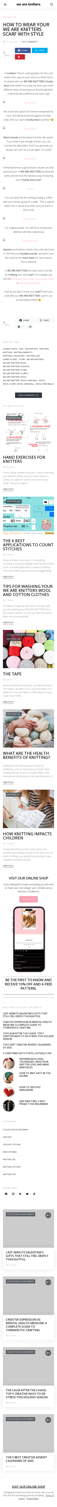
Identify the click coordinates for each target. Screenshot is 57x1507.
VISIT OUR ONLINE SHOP (28, 1487)
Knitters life (10, 17)
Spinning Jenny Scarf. (30, 282)
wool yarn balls (45, 384)
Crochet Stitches (12, 1144)
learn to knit (10, 359)
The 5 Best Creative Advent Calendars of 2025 (27, 1046)
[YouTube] (27, 1194)
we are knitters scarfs (15, 373)
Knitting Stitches (12, 1167)
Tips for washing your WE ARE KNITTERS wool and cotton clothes (28, 590)
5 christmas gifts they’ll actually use (27, 1053)
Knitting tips (9, 1174)
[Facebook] (6, 1194)
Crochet (7, 1137)
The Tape (12, 674)
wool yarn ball (25, 384)
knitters (44, 348)
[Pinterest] (20, 1194)
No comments (30, 41)
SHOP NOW (28, 899)
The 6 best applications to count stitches (28, 545)
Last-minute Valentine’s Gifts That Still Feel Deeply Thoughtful (25, 1015)
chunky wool (10, 348)
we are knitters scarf (15, 370)
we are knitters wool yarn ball (20, 380)
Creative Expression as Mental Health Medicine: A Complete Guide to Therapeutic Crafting (27, 1024)
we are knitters (35, 359)
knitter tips (31, 348)
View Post (8, 489)
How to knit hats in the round (34, 1075)
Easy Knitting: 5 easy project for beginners (33, 1103)
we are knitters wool (15, 377)
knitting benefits (23, 352)
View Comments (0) (28, 395)
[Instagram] (13, 1194)
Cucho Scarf (33, 278)
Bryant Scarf (47, 278)
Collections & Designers (20, 634)
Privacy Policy (32, 1498)
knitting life (33, 355)
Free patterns (10, 1152)
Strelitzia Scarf (19, 278)
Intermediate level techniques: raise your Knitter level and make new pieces (34, 1063)
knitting (7, 352)
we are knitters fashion (16, 366)
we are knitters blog (14, 363)
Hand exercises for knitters (24, 459)
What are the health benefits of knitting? (26, 755)
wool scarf (9, 384)
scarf (22, 359)
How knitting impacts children (27, 836)
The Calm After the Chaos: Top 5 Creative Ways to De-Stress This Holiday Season (28, 1036)
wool (42, 380)
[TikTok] (34, 1194)
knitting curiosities (14, 355)
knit (21, 348)
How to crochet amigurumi (30, 1089)
